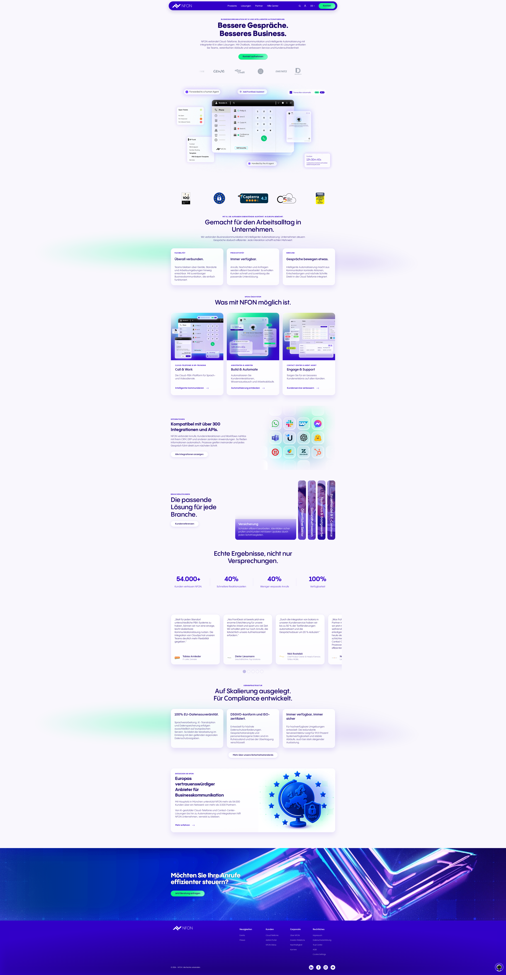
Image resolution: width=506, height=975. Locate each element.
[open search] (300, 6)
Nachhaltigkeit (296, 945)
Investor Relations (297, 940)
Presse (242, 940)
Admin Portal (271, 940)
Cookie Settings (319, 954)
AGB (315, 950)
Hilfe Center (272, 6)
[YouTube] (333, 967)
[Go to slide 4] (257, 671)
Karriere (293, 950)
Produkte (232, 6)
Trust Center (317, 945)
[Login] (305, 6)
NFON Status (271, 945)
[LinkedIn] (311, 967)
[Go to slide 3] (253, 671)
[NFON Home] (182, 6)
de (311, 6)
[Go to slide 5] (261, 671)
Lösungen (246, 6)
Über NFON (295, 935)
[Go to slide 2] (248, 671)
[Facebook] (318, 967)
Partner (259, 6)
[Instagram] (325, 967)
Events (242, 935)
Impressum (317, 935)
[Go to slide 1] (244, 671)
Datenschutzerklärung (322, 940)
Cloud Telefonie (272, 935)
